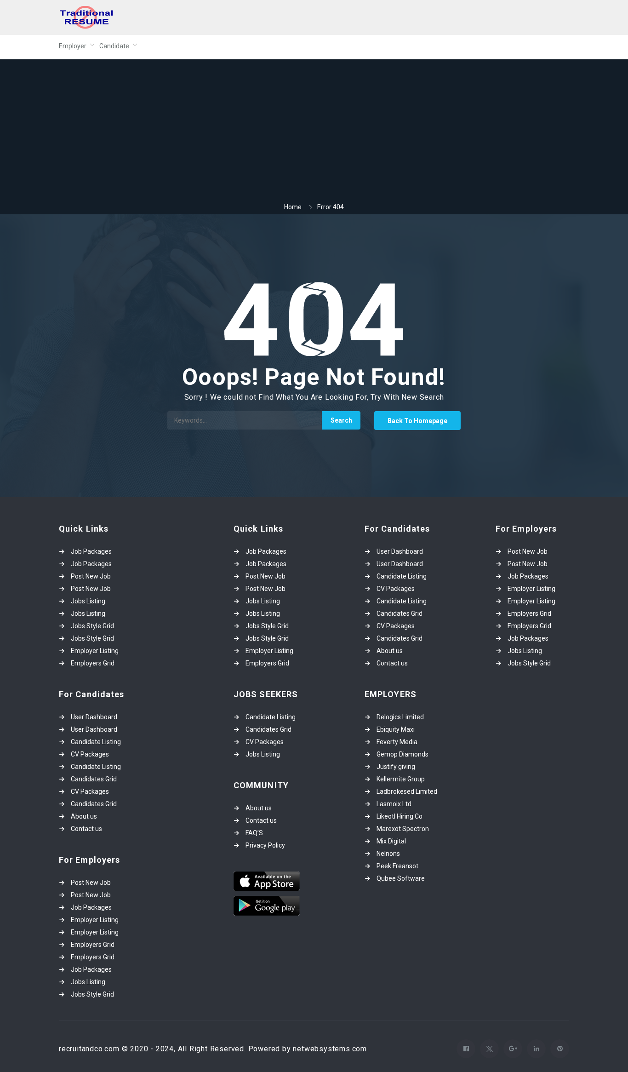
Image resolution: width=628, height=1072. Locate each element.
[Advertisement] (314, 133)
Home (293, 207)
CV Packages (90, 754)
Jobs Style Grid (92, 626)
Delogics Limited (400, 717)
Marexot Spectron (403, 828)
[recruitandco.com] (148, 17)
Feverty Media (397, 741)
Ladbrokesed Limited (407, 791)
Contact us (86, 828)
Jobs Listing (88, 601)
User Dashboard (94, 717)
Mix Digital (391, 841)
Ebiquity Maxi (396, 729)
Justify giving (396, 766)
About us (84, 816)
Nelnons (388, 853)
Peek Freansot (397, 866)
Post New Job (91, 576)
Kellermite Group (401, 779)
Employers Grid (92, 663)
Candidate (114, 46)
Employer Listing (95, 650)
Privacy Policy (265, 845)
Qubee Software (401, 878)
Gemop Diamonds (402, 754)
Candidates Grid (94, 779)
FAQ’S (254, 833)
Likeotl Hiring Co (399, 816)
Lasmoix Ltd (394, 804)
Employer (72, 46)
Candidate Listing (96, 741)
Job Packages (91, 551)
